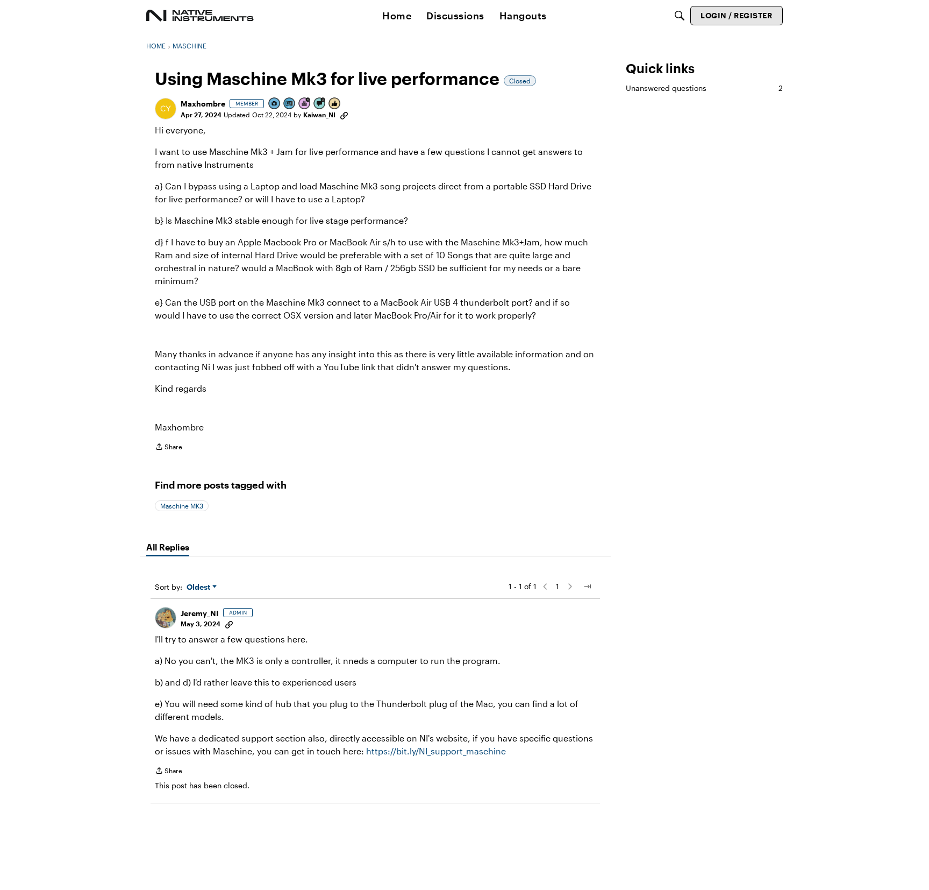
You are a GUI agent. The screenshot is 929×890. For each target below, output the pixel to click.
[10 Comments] (319, 104)
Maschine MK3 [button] (181, 506)
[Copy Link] (344, 114)
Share (168, 448)
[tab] (168, 547)
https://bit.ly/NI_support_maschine (436, 751)
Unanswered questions (704, 88)
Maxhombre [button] (203, 103)
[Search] (679, 15)
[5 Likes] (334, 104)
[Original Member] (289, 104)
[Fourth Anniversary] (304, 104)
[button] (165, 108)
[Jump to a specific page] (587, 586)
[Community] (200, 16)
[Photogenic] (274, 104)
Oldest (199, 587)
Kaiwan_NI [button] (319, 114)
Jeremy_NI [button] (200, 613)
